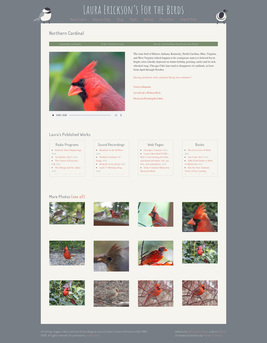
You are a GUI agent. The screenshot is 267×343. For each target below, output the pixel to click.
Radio (134, 19)
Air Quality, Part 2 (64, 156)
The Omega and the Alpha (68, 167)
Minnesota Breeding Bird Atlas (148, 98)
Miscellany (166, 19)
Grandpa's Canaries (153, 149)
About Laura (78, 19)
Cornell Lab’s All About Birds (147, 92)
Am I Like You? (196, 156)
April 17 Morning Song (110, 167)
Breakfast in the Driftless (111, 149)
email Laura (93, 335)
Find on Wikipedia (142, 86)
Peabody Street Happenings (68, 149)
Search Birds (188, 19)
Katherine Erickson (198, 331)
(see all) (78, 196)
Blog (120, 19)
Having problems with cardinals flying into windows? (163, 77)
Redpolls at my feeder (110, 163)
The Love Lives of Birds (199, 149)
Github (222, 331)
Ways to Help (102, 19)
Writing (148, 19)
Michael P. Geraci (212, 335)
